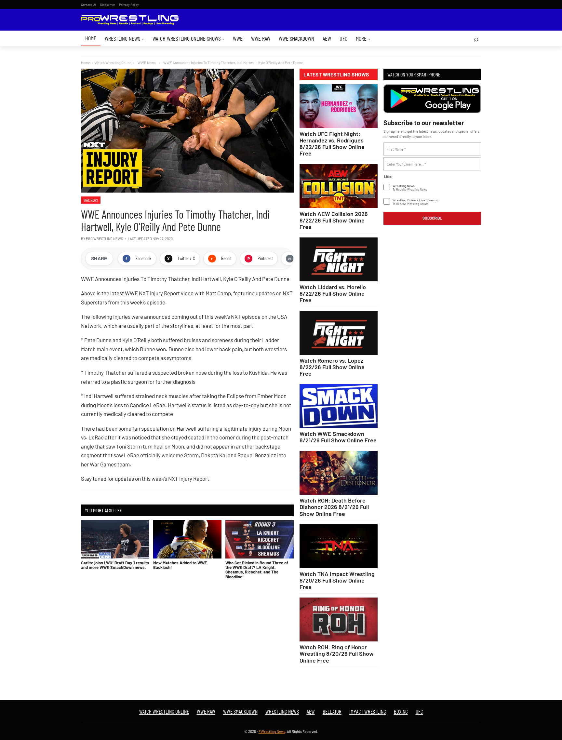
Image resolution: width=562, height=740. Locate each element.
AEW (327, 38)
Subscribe (432, 218)
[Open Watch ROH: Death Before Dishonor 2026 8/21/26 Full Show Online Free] (339, 473)
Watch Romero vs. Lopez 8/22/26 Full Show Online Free (332, 367)
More (363, 38)
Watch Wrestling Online (113, 63)
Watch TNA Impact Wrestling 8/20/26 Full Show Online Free (337, 580)
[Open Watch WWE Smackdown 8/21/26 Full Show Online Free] (339, 406)
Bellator (332, 711)
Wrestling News (124, 38)
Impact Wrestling (367, 711)
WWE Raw (260, 38)
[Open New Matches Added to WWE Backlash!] (187, 539)
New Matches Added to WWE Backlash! (180, 565)
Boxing (401, 711)
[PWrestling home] (130, 20)
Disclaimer (107, 5)
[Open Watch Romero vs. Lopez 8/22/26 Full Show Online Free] (339, 333)
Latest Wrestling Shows (336, 74)
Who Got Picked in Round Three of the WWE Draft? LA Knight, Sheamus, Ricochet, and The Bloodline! (256, 569)
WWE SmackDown (296, 38)
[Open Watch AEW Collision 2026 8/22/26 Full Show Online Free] (339, 186)
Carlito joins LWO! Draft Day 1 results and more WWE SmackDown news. (115, 565)
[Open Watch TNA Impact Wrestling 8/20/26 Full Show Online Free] (339, 546)
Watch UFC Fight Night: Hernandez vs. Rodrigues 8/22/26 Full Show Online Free (332, 143)
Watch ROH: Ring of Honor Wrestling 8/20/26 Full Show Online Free (337, 653)
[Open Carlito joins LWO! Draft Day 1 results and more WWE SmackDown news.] (115, 539)
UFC (343, 38)
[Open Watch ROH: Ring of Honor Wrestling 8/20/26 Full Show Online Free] (339, 619)
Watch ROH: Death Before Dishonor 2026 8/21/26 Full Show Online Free (334, 507)
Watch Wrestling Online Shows (188, 38)
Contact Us (88, 5)
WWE (238, 38)
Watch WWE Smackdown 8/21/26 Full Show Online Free (338, 437)
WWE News (91, 200)
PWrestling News (272, 731)
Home (90, 38)
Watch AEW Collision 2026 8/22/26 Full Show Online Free (334, 220)
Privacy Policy (129, 5)
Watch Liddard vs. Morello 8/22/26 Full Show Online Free (333, 293)
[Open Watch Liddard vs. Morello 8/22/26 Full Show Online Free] (339, 259)
